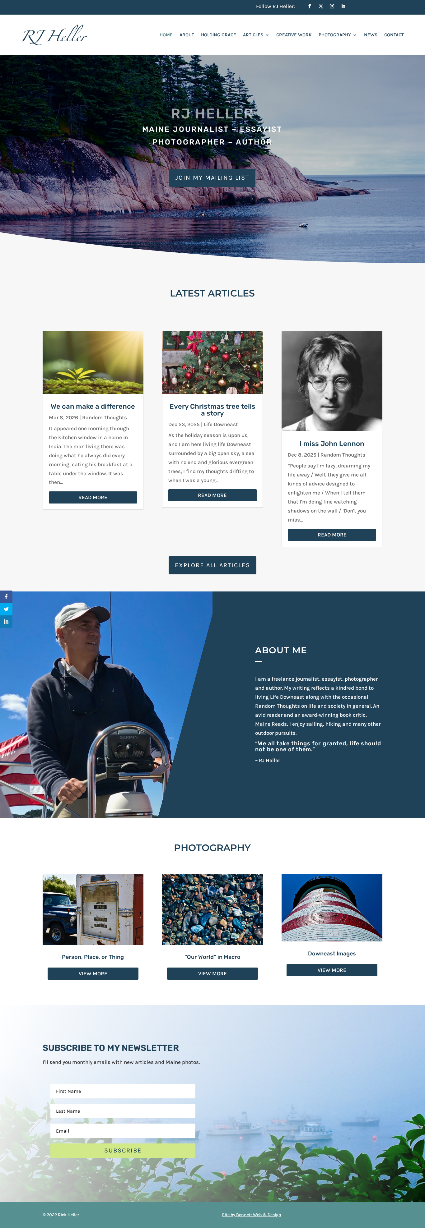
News (370, 35)
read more (92, 497)
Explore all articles (212, 565)
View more (93, 973)
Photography (335, 35)
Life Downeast (221, 424)
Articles (253, 35)
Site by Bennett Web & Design (251, 1214)
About (187, 35)
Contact (394, 35)
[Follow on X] (320, 6)
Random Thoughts (104, 417)
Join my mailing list (212, 177)
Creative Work (294, 35)
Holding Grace (218, 35)
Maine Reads (271, 724)
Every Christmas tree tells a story (212, 409)
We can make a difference (93, 406)
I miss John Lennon (332, 443)
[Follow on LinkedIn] (343, 6)
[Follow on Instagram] (332, 6)
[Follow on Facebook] (309, 6)
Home (166, 35)
